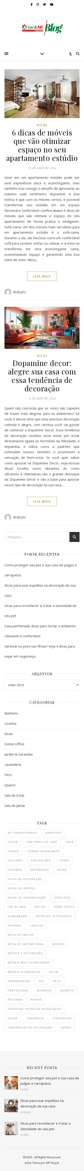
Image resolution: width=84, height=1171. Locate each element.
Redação (19, 292)
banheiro (54, 832)
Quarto (9, 785)
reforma (15, 999)
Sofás (13, 1018)
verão (66, 1027)
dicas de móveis (21, 888)
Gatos (39, 906)
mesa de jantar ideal (26, 944)
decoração (39, 869)
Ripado (37, 999)
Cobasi (13, 851)
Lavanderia (12, 764)
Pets (8, 774)
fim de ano (17, 906)
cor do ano (41, 860)
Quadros (44, 990)
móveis (59, 944)
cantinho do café (41, 841)
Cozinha (10, 723)
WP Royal (52, 1163)
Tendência (35, 1018)
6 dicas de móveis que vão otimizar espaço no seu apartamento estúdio (42, 145)
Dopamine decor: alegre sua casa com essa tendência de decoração (42, 375)
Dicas (42, 125)
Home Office (14, 744)
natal (54, 972)
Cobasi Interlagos (44, 851)
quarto (67, 990)
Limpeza (36, 925)
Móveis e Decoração (25, 953)
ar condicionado (22, 832)
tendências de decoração (30, 1027)
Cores (64, 860)
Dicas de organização (27, 897)
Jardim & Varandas (18, 754)
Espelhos (62, 897)
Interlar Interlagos (54, 916)
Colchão (15, 860)
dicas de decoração (25, 879)
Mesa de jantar (21, 934)
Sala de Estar (14, 795)
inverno (15, 925)
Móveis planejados (24, 972)
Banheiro (11, 713)
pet (42, 981)
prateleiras (18, 990)
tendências (62, 1018)
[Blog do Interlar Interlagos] (42, 28)
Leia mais (42, 276)
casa (70, 841)
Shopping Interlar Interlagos (34, 1009)
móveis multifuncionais (29, 962)
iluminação (17, 916)
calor (13, 841)
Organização (19, 981)
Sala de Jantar (14, 805)
